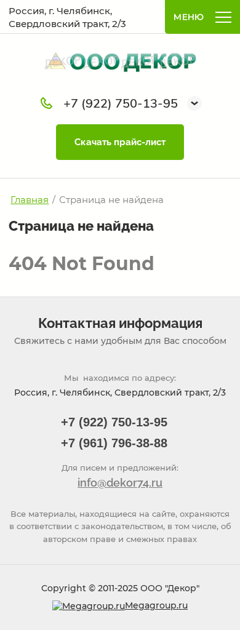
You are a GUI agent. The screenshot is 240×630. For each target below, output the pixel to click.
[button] (194, 103)
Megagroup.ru (156, 605)
